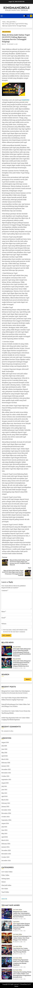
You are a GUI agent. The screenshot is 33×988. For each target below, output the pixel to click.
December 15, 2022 (12, 44)
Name (4, 611)
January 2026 (5, 766)
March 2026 (5, 759)
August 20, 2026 (18, 954)
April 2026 (5, 756)
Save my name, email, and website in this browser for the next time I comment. (15, 631)
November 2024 (6, 813)
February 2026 (6, 762)
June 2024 (4, 830)
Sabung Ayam (6, 878)
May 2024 (4, 833)
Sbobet (4, 882)
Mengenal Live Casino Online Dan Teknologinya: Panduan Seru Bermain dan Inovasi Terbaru (16, 692)
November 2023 (6, 854)
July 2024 (4, 827)
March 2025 (5, 800)
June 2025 (4, 789)
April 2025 (5, 796)
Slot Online (5, 888)
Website (4, 624)
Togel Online (5, 892)
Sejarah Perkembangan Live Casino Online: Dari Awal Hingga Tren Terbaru (22, 938)
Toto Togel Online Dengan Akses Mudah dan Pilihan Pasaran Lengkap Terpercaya (21, 926)
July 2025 (4, 786)
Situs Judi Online (6, 31)
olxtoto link (4, 899)
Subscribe (31, 16)
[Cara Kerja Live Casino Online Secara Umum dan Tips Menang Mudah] (7, 950)
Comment (5, 590)
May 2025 (4, 793)
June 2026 (4, 749)
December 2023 (6, 850)
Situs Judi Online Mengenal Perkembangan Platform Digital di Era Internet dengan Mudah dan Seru (21, 663)
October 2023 (5, 857)
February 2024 (6, 844)
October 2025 (5, 776)
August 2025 (5, 783)
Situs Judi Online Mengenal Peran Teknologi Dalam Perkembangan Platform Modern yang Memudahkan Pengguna (22, 652)
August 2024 (5, 823)
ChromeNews (23, 984)
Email (4, 617)
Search (5, 674)
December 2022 (6, 860)
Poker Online (5, 875)
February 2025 (6, 803)
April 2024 (5, 837)
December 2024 (6, 810)
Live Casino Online (7, 872)
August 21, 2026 (18, 931)
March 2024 (5, 840)
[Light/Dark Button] (24, 16)
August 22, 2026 (18, 919)
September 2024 (6, 820)
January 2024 (5, 847)
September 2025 (6, 779)
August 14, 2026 (18, 668)
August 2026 (5, 742)
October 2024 (5, 816)
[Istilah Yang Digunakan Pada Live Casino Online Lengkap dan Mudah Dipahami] (7, 962)
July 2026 (4, 746)
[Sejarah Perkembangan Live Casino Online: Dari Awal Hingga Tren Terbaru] (7, 938)
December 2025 (6, 769)
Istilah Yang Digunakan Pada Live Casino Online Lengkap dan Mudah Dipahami (21, 962)
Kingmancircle (16, 7)
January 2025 (5, 806)
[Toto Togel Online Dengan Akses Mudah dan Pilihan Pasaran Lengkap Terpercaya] (7, 926)
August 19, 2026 (18, 967)
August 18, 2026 (18, 979)
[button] (2, 16)
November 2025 (6, 773)
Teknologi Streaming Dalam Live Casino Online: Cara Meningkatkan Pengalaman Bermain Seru (22, 974)
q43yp (4, 44)
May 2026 (4, 752)
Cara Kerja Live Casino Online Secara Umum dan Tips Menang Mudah (21, 950)
